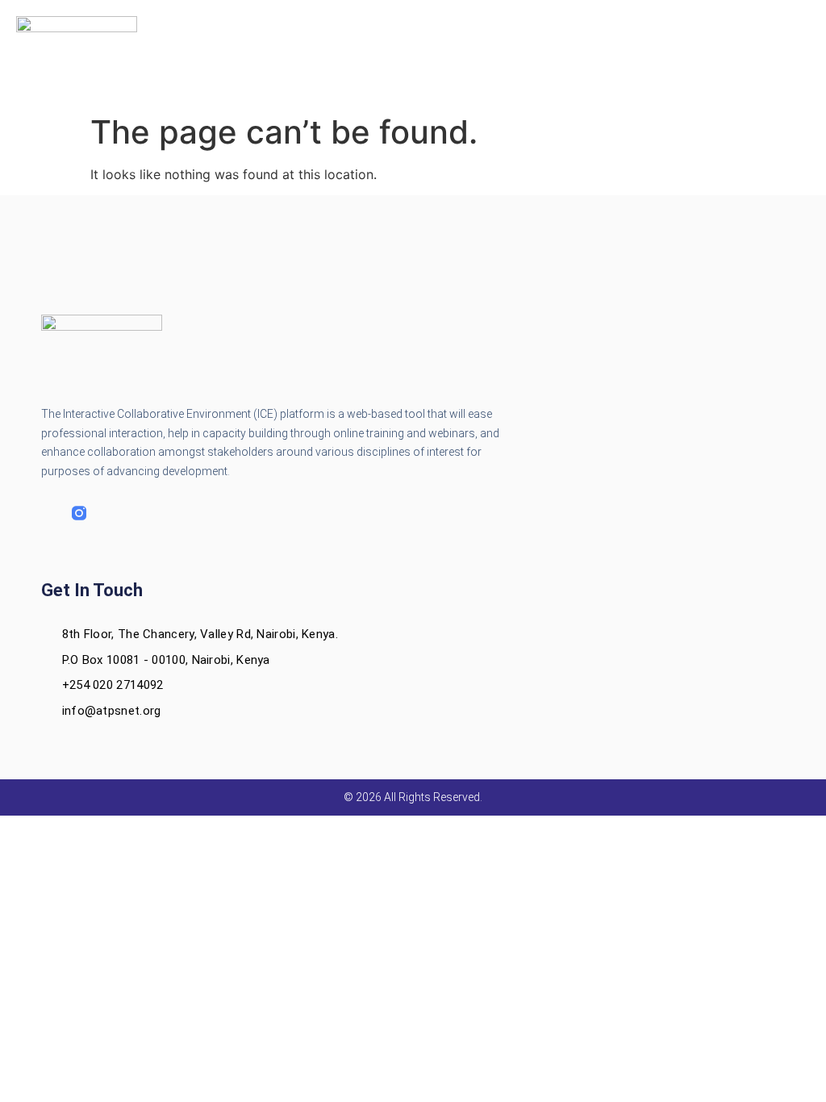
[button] (413, 53)
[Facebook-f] (48, 513)
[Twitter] (109, 513)
